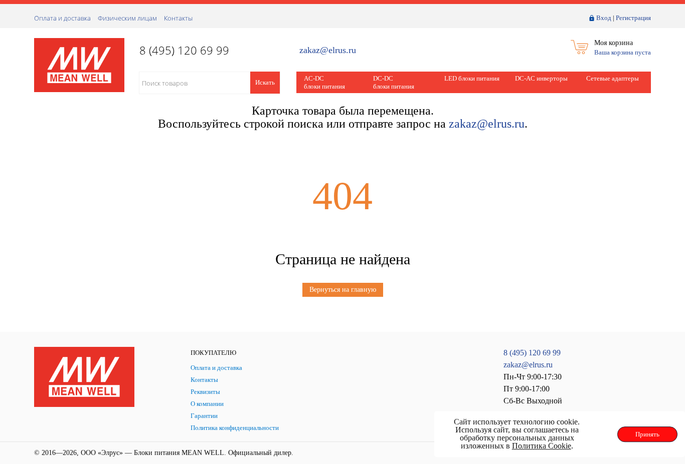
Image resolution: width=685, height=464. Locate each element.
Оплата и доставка (62, 18)
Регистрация (633, 18)
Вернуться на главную (342, 289)
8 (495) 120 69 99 (532, 352)
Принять (647, 434)
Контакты (178, 18)
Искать (265, 82)
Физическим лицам (127, 18)
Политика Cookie (541, 445)
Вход (603, 18)
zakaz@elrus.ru (327, 50)
